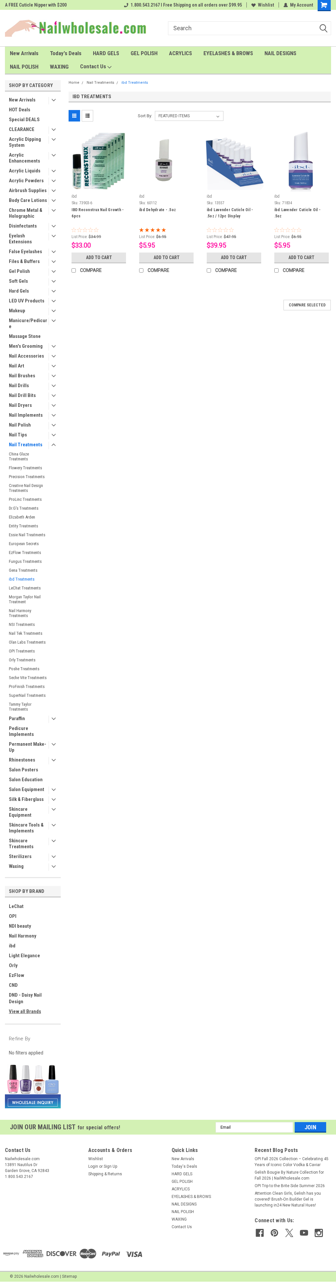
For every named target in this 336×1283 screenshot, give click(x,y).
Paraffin (17, 718)
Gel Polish (19, 271)
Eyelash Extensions (20, 239)
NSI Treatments (22, 624)
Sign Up (110, 1166)
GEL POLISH (144, 53)
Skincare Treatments (21, 844)
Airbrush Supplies (28, 190)
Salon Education (26, 780)
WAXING (59, 66)
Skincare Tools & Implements (26, 828)
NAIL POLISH (24, 66)
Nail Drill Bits (22, 395)
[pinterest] (274, 1233)
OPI (12, 916)
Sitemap (69, 1276)
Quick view (99, 186)
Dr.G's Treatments (23, 508)
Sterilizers (20, 856)
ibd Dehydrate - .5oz (157, 210)
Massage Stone (25, 336)
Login (93, 1166)
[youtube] (304, 1233)
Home (74, 82)
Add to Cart (99, 257)
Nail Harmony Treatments (20, 613)
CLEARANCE (21, 129)
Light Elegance (24, 956)
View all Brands (25, 1011)
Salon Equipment (26, 789)
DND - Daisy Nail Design (25, 998)
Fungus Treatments (25, 561)
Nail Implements (26, 415)
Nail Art (16, 366)
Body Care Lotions (28, 200)
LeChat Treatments (25, 588)
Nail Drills (19, 385)
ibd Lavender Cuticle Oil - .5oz (297, 213)
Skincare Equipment (20, 812)
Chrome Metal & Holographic (25, 213)
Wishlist (266, 5)
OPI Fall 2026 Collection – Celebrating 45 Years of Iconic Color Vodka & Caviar (291, 1162)
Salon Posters (23, 770)
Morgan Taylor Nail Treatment (25, 599)
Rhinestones (22, 760)
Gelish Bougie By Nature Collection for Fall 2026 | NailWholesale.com (289, 1175)
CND (13, 985)
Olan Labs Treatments (27, 642)
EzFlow (16, 975)
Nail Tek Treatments (25, 633)
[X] (289, 1233)
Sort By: (145, 115)
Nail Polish (20, 425)
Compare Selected (307, 305)
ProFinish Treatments (27, 686)
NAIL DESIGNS (280, 53)
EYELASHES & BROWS (228, 53)
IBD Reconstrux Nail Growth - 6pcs (98, 213)
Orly (13, 965)
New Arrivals (24, 53)
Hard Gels (19, 291)
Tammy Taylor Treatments (20, 707)
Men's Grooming (26, 346)
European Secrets (24, 543)
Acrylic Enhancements (24, 158)
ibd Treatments (21, 579)
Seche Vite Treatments (28, 677)
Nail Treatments (25, 445)
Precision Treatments (27, 476)
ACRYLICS (180, 53)
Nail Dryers (20, 405)
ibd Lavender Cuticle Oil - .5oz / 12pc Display (230, 213)
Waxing (16, 866)
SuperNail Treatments (27, 695)
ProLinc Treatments (25, 499)
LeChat (16, 906)
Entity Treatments (23, 525)
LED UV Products (26, 301)
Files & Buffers (24, 261)
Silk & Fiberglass (26, 799)
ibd (12, 946)
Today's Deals (65, 53)
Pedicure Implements (21, 731)
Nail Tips (18, 435)
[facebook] (260, 1233)
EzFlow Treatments (25, 552)
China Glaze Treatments (19, 456)
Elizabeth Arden (22, 517)
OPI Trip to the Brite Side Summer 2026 (290, 1185)
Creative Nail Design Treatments (26, 488)
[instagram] (319, 1233)
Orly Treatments (22, 659)
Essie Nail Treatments (27, 534)
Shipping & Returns (105, 1174)
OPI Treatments (22, 651)
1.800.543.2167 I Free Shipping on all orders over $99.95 (186, 5)
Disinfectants (23, 226)
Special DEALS (24, 119)
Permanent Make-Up (27, 747)
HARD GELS (106, 53)
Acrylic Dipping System (25, 142)
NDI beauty (20, 926)
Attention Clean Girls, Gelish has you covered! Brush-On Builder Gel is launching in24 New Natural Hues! (288, 1199)
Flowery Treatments (25, 467)
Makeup (17, 311)
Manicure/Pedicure (28, 323)
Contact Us (93, 66)
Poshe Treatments (24, 668)
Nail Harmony (22, 936)
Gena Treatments (23, 570)
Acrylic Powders (26, 181)
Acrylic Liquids (24, 171)
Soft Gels (18, 281)
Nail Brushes (22, 376)
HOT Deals (19, 110)
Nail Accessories (26, 356)
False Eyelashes (25, 251)
